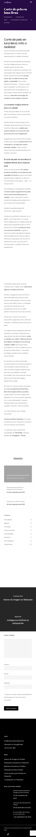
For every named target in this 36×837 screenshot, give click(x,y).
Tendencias (23, 20)
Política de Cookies (22, 828)
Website (7, 683)
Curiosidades (15, 20)
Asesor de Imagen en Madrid (14, 759)
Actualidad (8, 520)
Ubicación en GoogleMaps (13, 744)
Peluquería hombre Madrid (13, 770)
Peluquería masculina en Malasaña (16, 763)
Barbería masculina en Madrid (14, 766)
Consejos (7, 527)
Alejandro (9, 17)
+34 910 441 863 (10, 748)
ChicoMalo (18, 433)
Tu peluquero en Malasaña (13, 780)
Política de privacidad (10, 828)
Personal (7, 537)
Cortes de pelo (9, 530)
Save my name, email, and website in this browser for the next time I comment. (18, 697)
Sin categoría (9, 541)
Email (6, 674)
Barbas (6, 523)
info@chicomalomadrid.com (14, 741)
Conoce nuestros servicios (13, 419)
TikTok (23, 435)
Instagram (15, 435)
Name (6, 664)
